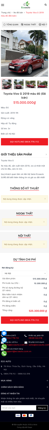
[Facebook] (4, 333)
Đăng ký (42, 408)
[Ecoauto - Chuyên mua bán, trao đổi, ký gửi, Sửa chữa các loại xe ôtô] (25, 4)
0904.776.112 (12, 338)
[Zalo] (4, 340)
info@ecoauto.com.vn (16, 344)
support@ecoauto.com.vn (18, 351)
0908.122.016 (35, 338)
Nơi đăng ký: (8, 268)
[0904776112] (4, 353)
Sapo (30, 427)
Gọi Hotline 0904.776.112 (24, 142)
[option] (24, 53)
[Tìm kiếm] (45, 4)
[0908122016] (4, 346)
